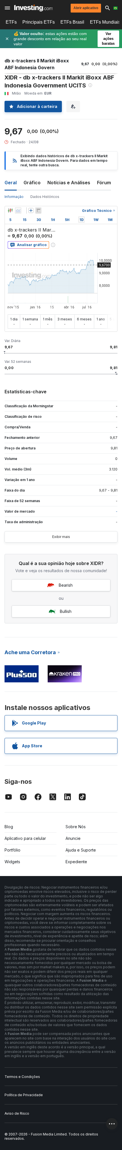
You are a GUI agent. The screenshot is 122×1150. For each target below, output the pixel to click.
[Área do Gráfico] (18, 210)
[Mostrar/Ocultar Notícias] (38, 210)
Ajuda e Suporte (81, 850)
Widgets (12, 861)
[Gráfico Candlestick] (10, 210)
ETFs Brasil (72, 22)
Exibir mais (61, 537)
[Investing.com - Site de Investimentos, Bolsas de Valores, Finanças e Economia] (33, 8)
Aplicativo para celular (25, 838)
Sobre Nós (76, 826)
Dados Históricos (44, 197)
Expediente (76, 861)
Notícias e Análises (68, 182)
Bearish (66, 585)
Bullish (65, 611)
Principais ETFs (38, 22)
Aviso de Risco (17, 1113)
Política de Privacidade (24, 1095)
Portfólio (12, 850)
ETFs (11, 22)
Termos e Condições (22, 1077)
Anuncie (73, 838)
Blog (9, 826)
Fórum (104, 182)
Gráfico (32, 182)
